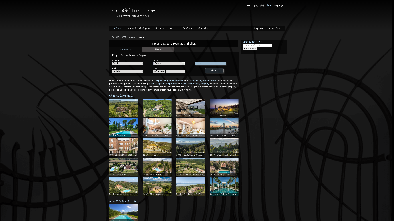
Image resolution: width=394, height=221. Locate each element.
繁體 (255, 5)
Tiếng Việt (278, 5)
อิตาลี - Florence (117, 135)
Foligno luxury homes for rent (202, 80)
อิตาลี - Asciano (150, 155)
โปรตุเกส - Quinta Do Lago (223, 194)
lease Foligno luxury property (195, 83)
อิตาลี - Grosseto (218, 115)
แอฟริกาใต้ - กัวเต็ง (185, 115)
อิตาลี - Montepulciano (220, 174)
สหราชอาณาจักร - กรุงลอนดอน (158, 135)
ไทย (269, 5)
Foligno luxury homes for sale (169, 80)
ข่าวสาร (159, 28)
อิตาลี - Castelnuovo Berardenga (192, 174)
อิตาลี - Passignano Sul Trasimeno (192, 194)
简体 (262, 5)
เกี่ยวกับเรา (187, 28)
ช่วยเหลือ (203, 28)
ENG (248, 5)
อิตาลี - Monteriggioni (153, 194)
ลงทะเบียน (274, 28)
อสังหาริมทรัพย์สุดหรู (139, 28)
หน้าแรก (118, 28)
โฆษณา (173, 28)
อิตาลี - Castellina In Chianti (189, 155)
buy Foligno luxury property (164, 83)
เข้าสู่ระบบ (258, 28)
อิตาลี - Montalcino (118, 174)
